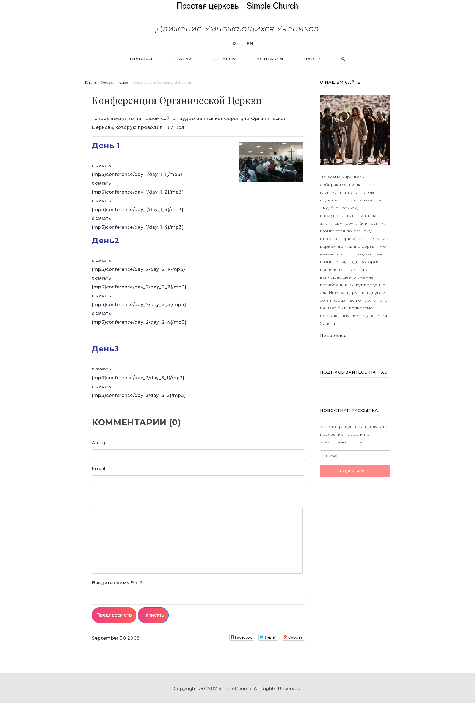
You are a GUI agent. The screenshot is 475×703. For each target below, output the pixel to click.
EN (250, 44)
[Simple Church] (237, 5)
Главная (141, 58)
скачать (101, 165)
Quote (129, 503)
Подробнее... (335, 335)
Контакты (270, 58)
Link (144, 503)
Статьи (182, 58)
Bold (95, 503)
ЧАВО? (312, 58)
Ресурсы (224, 58)
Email (98, 468)
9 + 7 (117, 582)
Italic (102, 503)
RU (236, 44)
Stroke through (117, 503)
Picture (151, 503)
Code (137, 503)
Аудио (123, 82)
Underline (109, 503)
